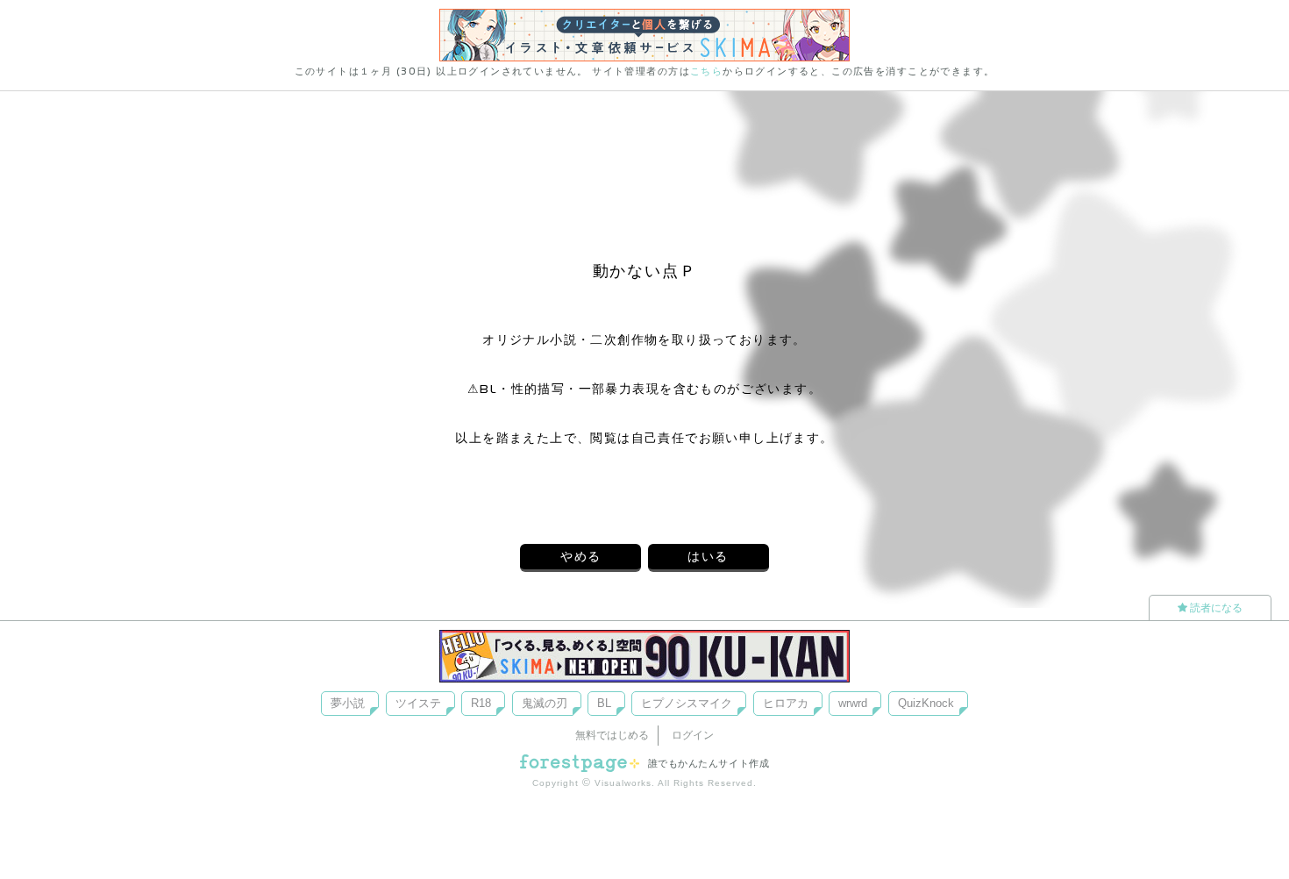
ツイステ (418, 703)
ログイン (693, 735)
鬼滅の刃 (544, 703)
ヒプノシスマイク (686, 703)
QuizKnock (926, 703)
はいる (707, 556)
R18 (481, 703)
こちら (706, 71)
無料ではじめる (612, 735)
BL (604, 703)
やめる (580, 556)
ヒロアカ (785, 703)
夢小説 (348, 703)
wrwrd (852, 703)
